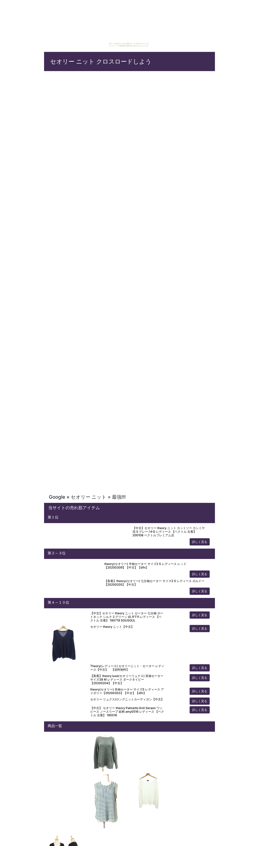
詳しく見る (199, 542)
